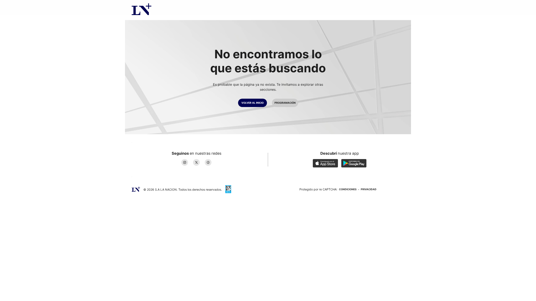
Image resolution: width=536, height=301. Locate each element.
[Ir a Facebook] (208, 162)
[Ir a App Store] (325, 163)
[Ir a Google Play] (353, 163)
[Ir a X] (196, 162)
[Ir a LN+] (141, 7)
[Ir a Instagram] (184, 162)
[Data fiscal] (228, 189)
